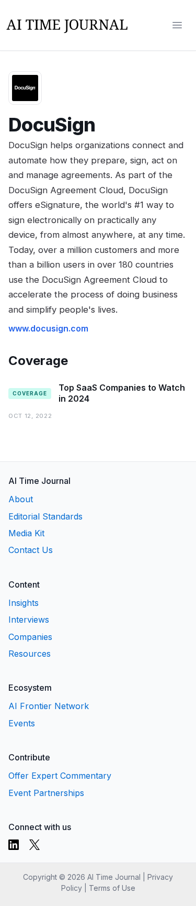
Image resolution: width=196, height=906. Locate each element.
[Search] (156, 25)
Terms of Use (112, 887)
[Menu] (177, 25)
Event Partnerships (46, 793)
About (20, 499)
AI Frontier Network (48, 706)
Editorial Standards (45, 516)
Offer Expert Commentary (59, 775)
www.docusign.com (48, 328)
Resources (29, 653)
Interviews (28, 619)
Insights (23, 603)
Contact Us (30, 550)
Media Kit (26, 533)
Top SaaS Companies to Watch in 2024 (122, 393)
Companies (30, 637)
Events (21, 723)
